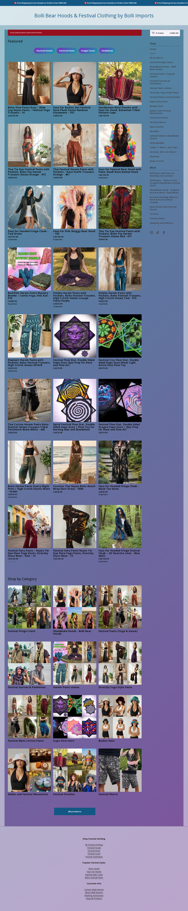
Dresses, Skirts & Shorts (163, 151)
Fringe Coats (88, 50)
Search (153, 53)
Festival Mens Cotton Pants (165, 97)
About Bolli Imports (94, 892)
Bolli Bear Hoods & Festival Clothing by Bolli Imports (94, 15)
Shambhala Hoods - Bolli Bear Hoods (163, 68)
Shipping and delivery (161, 222)
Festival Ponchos (159, 117)
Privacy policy (157, 218)
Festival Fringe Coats (161, 62)
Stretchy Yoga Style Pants (164, 92)
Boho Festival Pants (94, 877)
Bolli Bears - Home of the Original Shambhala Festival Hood (165, 183)
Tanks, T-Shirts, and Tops (164, 147)
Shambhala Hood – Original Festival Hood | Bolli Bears (164, 191)
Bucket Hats (156, 106)
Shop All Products (94, 898)
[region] (94, 3)
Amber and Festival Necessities (160, 112)
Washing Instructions (94, 895)
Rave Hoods (94, 868)
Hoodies (154, 131)
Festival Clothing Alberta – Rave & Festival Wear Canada (164, 200)
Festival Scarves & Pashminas (160, 82)
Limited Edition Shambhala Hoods (164, 137)
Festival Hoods (44, 50)
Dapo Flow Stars (159, 101)
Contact (154, 213)
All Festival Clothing (94, 844)
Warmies (154, 156)
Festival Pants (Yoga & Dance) (162, 75)
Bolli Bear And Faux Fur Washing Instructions (162, 174)
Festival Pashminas (94, 856)
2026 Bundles (157, 142)
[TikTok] (157, 232)
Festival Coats (94, 853)
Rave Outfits (157, 126)
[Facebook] (164, 232)
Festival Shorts (158, 122)
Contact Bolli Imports (94, 889)
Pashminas (107, 50)
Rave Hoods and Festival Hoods (163, 208)
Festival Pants (67, 50)
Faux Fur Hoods (94, 871)
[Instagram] (151, 232)
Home (153, 49)
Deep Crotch (157, 161)
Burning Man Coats (94, 874)
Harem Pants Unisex (161, 88)
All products (74, 811)
